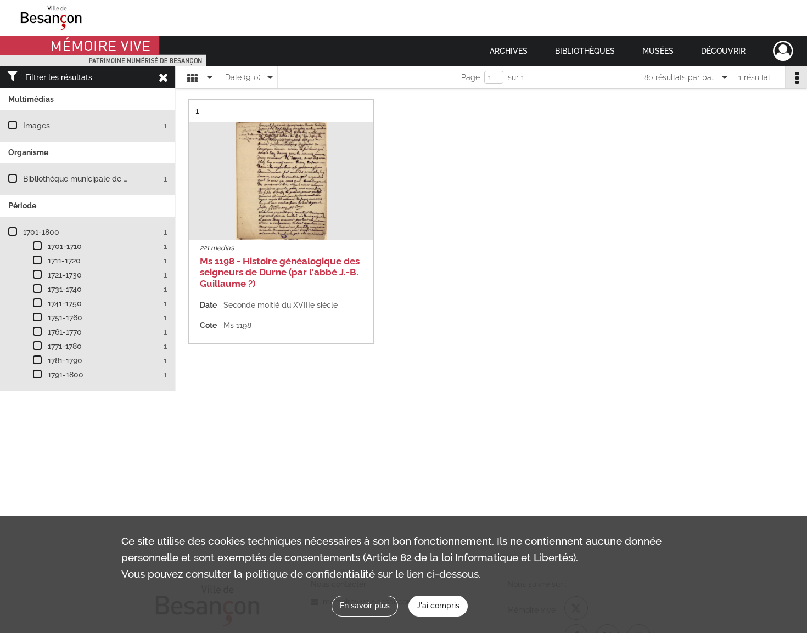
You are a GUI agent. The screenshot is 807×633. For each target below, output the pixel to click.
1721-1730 (65, 274)
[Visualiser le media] (281, 181)
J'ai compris (438, 605)
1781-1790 (65, 360)
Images (36, 125)
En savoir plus (365, 605)
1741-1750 (65, 303)
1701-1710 (65, 246)
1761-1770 (65, 331)
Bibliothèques (585, 51)
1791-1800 (65, 374)
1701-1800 (41, 232)
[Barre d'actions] (796, 77)
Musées (658, 51)
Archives (509, 51)
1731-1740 (65, 289)
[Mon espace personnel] (783, 51)
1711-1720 (64, 260)
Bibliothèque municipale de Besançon (91, 178)
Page (470, 77)
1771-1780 (65, 346)
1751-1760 (65, 317)
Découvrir (723, 51)
